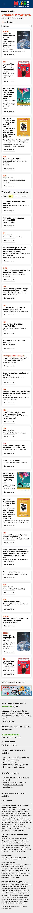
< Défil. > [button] (23, 196)
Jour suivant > (20, 18)
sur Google (7, 800)
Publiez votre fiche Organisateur (15, 765)
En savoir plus (9, 55)
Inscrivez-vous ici (8, 721)
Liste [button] (10, 196)
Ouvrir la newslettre (9, 745)
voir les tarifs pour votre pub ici (17, 682)
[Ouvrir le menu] (3, 4)
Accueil (4, 11)
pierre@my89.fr (20, 851)
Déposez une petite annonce (14, 767)
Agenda (10, 11)
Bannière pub (8, 787)
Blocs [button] (16, 196)
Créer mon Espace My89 (12, 762)
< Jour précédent (7, 18)
